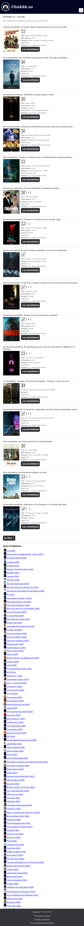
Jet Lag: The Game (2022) (17, 612)
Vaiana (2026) (12, 708)
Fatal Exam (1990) (14, 820)
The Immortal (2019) (14, 697)
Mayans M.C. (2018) (14, 676)
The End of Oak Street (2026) (18, 584)
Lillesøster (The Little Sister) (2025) (20, 887)
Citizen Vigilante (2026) (16, 747)
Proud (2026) (12, 841)
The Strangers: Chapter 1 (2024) (19, 598)
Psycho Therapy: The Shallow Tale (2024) (23, 658)
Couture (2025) (12, 869)
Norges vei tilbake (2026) (16, 852)
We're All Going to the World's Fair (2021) (22, 587)
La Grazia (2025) (13, 562)
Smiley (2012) (12, 773)
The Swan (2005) (13, 798)
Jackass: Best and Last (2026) (18, 705)
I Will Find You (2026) (15, 794)
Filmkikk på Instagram (42, 919)
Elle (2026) (11, 737)
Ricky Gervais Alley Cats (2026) (19, 602)
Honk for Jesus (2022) (15, 751)
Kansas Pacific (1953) (15, 644)
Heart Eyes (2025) (14, 837)
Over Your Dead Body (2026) (18, 791)
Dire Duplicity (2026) (15, 729)
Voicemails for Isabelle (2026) (18, 766)
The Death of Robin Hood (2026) (19, 805)
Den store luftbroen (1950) (17, 637)
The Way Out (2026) (14, 630)
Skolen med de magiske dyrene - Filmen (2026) (25, 554)
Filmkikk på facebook (43, 916)
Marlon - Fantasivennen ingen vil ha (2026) (23, 813)
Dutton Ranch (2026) (15, 899)
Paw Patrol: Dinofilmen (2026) (18, 605)
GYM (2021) (11, 672)
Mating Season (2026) (15, 769)
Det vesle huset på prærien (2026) (20, 712)
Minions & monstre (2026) (16, 733)
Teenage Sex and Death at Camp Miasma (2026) (25, 591)
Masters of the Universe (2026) (18, 866)
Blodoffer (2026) (13, 573)
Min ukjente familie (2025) (17, 558)
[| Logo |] (17, 12)
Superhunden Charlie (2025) (18, 679)
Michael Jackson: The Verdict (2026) (21, 787)
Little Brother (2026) (14, 744)
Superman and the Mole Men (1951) (20, 776)
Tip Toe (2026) (12, 694)
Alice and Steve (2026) (15, 859)
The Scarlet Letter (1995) (16, 726)
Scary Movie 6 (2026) (15, 855)
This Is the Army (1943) (15, 690)
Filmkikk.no (36, 912)
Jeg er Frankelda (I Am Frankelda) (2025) (22, 895)
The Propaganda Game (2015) (18, 823)
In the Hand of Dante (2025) (17, 758)
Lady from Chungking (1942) (18, 641)
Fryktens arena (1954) (15, 722)
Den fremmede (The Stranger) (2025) (21, 892)
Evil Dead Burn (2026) (15, 701)
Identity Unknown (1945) (16, 648)
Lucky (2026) (12, 665)
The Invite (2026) (13, 580)
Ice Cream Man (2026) (15, 616)
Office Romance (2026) (15, 780)
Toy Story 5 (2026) (14, 809)
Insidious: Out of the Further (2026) (20, 569)
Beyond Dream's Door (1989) (18, 816)
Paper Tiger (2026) (14, 906)
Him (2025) (11, 551)
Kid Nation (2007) (13, 802)
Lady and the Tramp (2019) (17, 873)
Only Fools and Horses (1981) (18, 619)
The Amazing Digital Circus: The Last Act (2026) (25, 862)
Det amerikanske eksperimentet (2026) (22, 740)
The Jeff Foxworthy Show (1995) (19, 669)
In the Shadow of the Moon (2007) (20, 827)
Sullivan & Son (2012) (15, 834)
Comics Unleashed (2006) (17, 880)
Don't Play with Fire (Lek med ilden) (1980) (23, 609)
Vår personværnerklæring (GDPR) (42, 923)
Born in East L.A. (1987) (16, 719)
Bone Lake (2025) (13, 715)
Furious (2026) (12, 654)
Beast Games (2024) (15, 877)
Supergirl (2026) (13, 784)
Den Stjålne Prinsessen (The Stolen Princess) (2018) (27, 762)
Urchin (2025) (12, 755)
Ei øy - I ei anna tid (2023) (16, 683)
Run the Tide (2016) (14, 623)
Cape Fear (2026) (13, 848)
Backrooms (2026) (14, 902)
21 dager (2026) (13, 566)
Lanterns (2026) (13, 576)
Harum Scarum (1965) (15, 651)
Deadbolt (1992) (13, 830)
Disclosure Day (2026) (15, 845)
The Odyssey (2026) (14, 687)
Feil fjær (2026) (12, 884)
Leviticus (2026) (13, 662)
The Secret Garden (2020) (17, 634)
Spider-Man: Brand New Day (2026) (20, 626)
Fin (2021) (11, 595)
